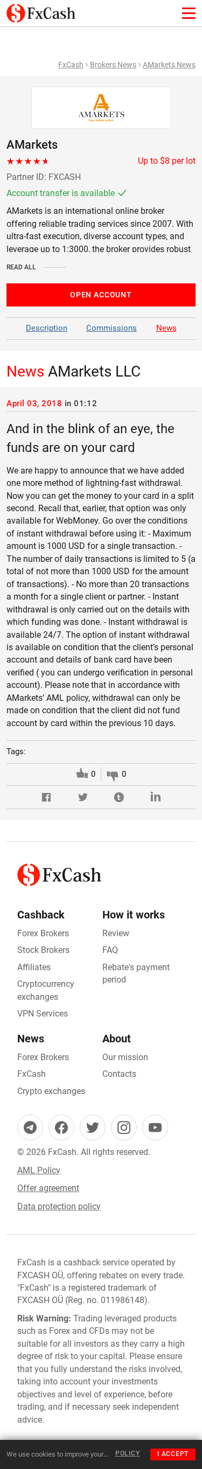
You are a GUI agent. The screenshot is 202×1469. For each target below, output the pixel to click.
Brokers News (113, 64)
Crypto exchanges (51, 1091)
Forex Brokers (43, 933)
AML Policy (38, 1170)
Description (46, 328)
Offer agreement (48, 1188)
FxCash (70, 64)
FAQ (110, 950)
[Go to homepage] (40, 10)
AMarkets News (169, 64)
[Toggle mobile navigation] (189, 13)
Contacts (119, 1074)
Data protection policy (59, 1206)
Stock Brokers (43, 950)
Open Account (101, 294)
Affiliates (34, 967)
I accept (173, 1454)
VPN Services (42, 1013)
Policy (127, 1453)
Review (115, 933)
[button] (46, 797)
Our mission (125, 1057)
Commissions (111, 328)
